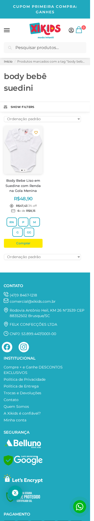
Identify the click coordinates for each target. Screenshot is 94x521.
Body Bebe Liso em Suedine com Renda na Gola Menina (23, 185)
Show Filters (22, 107)
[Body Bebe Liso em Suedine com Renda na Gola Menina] (23, 150)
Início (8, 61)
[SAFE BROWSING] (23, 464)
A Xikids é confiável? (22, 413)
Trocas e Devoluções (22, 393)
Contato (11, 399)
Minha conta (15, 420)
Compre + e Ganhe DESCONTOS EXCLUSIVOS (33, 370)
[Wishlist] (36, 132)
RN (11, 222)
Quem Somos (16, 406)
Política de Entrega (21, 386)
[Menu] (12, 30)
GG (29, 232)
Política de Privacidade (24, 379)
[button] (79, 32)
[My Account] (71, 30)
